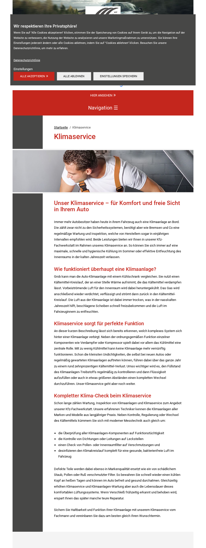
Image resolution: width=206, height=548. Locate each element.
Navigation (103, 107)
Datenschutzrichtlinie (27, 60)
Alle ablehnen (73, 76)
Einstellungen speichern (118, 76)
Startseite (61, 127)
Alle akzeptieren (32, 76)
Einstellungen (23, 69)
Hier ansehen (101, 95)
